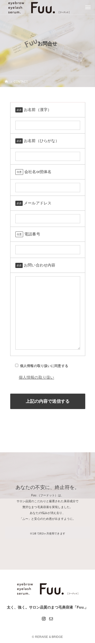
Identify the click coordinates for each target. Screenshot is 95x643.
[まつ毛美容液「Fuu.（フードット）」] (47, 588)
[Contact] (51, 618)
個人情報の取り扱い (36, 377)
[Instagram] (43, 618)
